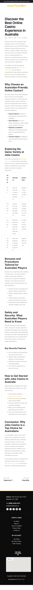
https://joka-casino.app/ (15, 396)
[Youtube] (17, 509)
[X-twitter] (14, 509)
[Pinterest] (20, 509)
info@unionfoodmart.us (12, 506)
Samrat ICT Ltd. (20, 579)
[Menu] (2, 6)
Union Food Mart (16, 5)
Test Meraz (24, 38)
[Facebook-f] (7, 509)
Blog (6, 38)
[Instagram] (10, 509)
